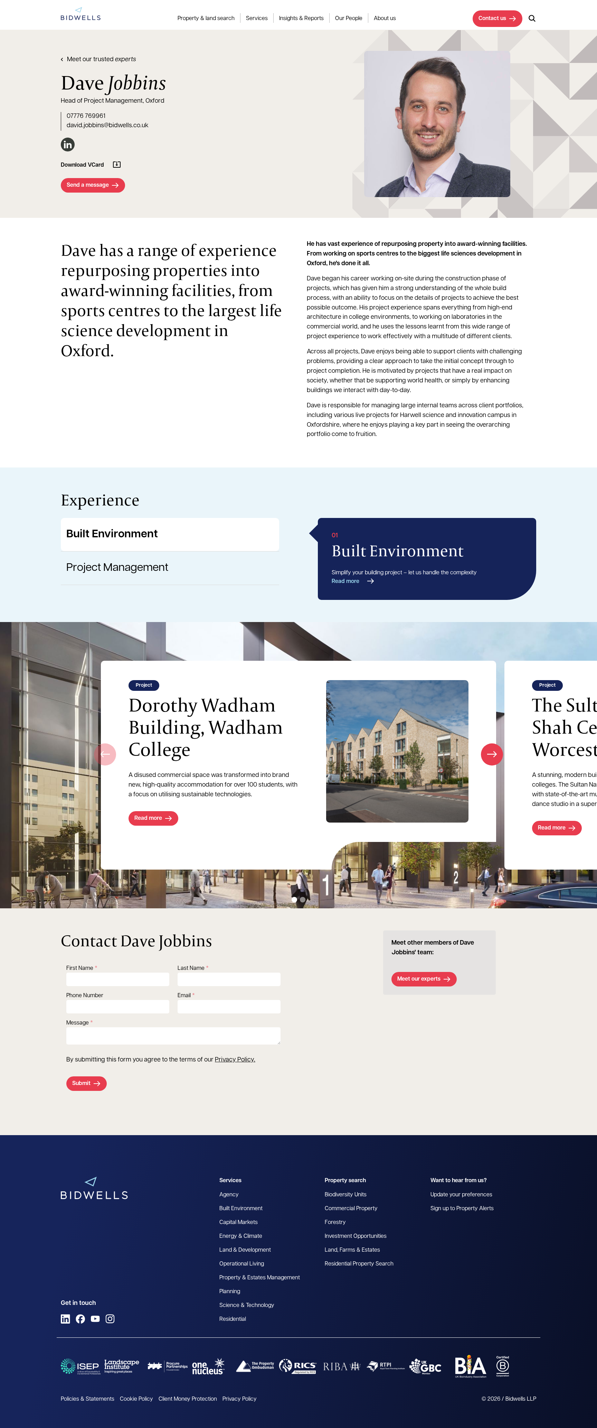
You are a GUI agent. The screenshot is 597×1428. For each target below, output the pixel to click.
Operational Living (241, 1264)
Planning (229, 1292)
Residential (232, 1319)
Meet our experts (418, 979)
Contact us (492, 18)
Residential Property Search (359, 1264)
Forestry (335, 1222)
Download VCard (82, 165)
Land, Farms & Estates (352, 1250)
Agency (229, 1195)
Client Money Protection (188, 1399)
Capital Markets (238, 1222)
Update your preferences (461, 1195)
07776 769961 (86, 116)
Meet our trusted (101, 60)
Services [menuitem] (257, 18)
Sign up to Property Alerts (462, 1209)
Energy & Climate (240, 1236)
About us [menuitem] (385, 18)
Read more (345, 581)
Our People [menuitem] (348, 18)
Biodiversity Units (346, 1195)
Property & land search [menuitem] (206, 18)
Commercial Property (351, 1209)
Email (184, 996)
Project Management (117, 568)
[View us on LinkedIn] (65, 1319)
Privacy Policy (234, 1060)
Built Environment (112, 534)
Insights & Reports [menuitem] (301, 18)
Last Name (191, 968)
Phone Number (84, 996)
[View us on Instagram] (110, 1319)
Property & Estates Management (259, 1278)
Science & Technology (246, 1305)
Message (77, 1023)
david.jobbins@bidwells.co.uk (108, 126)
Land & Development (245, 1250)
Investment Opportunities (356, 1236)
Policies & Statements (87, 1399)
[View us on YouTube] (95, 1319)
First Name (79, 968)
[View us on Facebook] (80, 1319)
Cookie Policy (136, 1399)
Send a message (88, 185)
